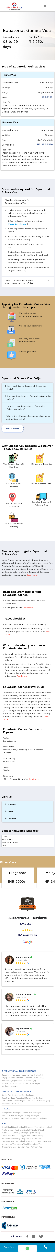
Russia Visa (6, 1133)
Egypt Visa (25, 1136)
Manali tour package (34, 1098)
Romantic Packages (10, 1118)
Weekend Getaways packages (33, 1118)
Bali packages (8, 1080)
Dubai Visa (6, 1127)
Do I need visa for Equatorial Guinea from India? (25, 387)
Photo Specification (17, 224)
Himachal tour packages (38, 1101)
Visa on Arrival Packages (12, 1115)
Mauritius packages (31, 1083)
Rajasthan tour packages (13, 1098)
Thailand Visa (7, 1130)
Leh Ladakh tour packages (13, 1101)
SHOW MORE (12, 428)
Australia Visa (21, 1130)
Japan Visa (29, 1141)
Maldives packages (10, 1086)
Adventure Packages (32, 1113)
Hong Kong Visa (22, 1138)
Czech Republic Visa (10, 1136)
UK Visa (39, 1130)
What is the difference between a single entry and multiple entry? (27, 417)
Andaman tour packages (13, 1103)
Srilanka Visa (45, 1127)
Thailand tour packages (35, 1078)
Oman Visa (22, 1144)
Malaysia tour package (32, 1075)
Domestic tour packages (16, 1091)
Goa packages (28, 1095)
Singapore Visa (31, 1127)
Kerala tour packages (11, 1095)
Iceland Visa (35, 1138)
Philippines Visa (35, 1144)
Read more (32, 575)
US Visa (31, 1130)
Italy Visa (20, 1141)
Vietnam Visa (36, 1147)
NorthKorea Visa (9, 1144)
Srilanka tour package (25, 1080)
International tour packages (19, 1071)
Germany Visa (8, 1138)
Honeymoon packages (11, 1113)
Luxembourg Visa (43, 1141)
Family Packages (32, 1115)
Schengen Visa (19, 1133)
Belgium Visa (33, 1133)
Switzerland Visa (9, 1147)
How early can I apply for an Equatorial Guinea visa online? (24, 407)
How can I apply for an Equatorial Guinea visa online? (27, 397)
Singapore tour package (12, 1078)
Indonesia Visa (8, 1141)
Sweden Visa (23, 1147)
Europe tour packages (12, 1083)
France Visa (37, 1136)
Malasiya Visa (18, 1127)
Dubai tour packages (11, 1075)
